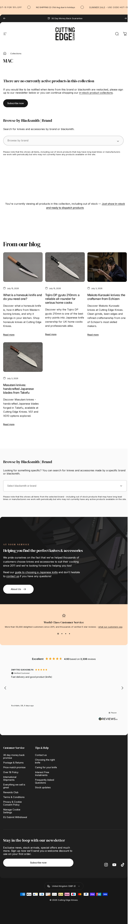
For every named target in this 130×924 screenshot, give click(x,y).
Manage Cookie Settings (11, 811)
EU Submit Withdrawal (15, 817)
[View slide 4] (70, 634)
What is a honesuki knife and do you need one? (22, 297)
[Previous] (4, 18)
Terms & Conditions (14, 797)
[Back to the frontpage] (4, 53)
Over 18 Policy (10, 772)
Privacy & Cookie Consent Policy (12, 803)
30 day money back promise (14, 756)
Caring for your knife (46, 767)
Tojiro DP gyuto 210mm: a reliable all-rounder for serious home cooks (62, 298)
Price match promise (14, 767)
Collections (15, 53)
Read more (8, 334)
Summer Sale (92, 7)
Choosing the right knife (45, 761)
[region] (64, 688)
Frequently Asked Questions (44, 781)
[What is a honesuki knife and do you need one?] (23, 267)
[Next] (125, 18)
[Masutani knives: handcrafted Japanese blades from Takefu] (23, 357)
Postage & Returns (13, 762)
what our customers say (110, 627)
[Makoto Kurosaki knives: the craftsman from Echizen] (107, 267)
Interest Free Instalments (42, 774)
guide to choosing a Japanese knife (36, 572)
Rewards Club (10, 792)
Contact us (41, 755)
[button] (5, 688)
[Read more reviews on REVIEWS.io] (108, 719)
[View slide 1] (58, 634)
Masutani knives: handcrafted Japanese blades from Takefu (18, 388)
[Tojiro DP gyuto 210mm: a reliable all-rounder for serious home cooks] (65, 267)
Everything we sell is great (14, 786)
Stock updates (43, 787)
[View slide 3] (66, 634)
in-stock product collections (96, 92)
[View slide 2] (62, 634)
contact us (12, 576)
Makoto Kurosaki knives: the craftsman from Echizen (106, 297)
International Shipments (9, 778)
